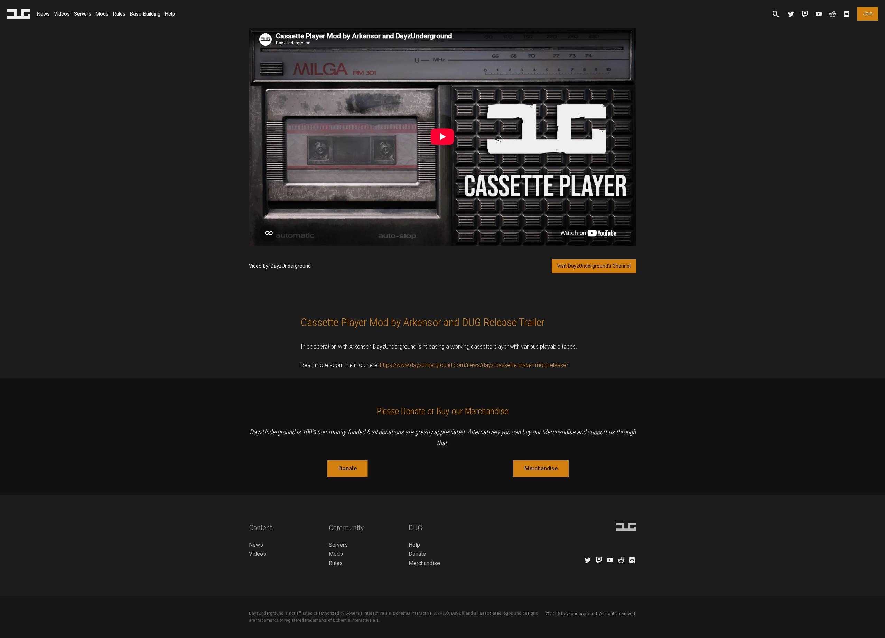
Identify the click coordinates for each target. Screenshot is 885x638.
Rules (119, 14)
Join (868, 14)
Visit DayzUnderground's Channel (594, 266)
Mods (102, 14)
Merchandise (541, 468)
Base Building (145, 14)
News (43, 14)
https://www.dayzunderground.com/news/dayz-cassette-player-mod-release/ (474, 365)
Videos (62, 14)
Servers (82, 14)
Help (170, 14)
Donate (347, 468)
